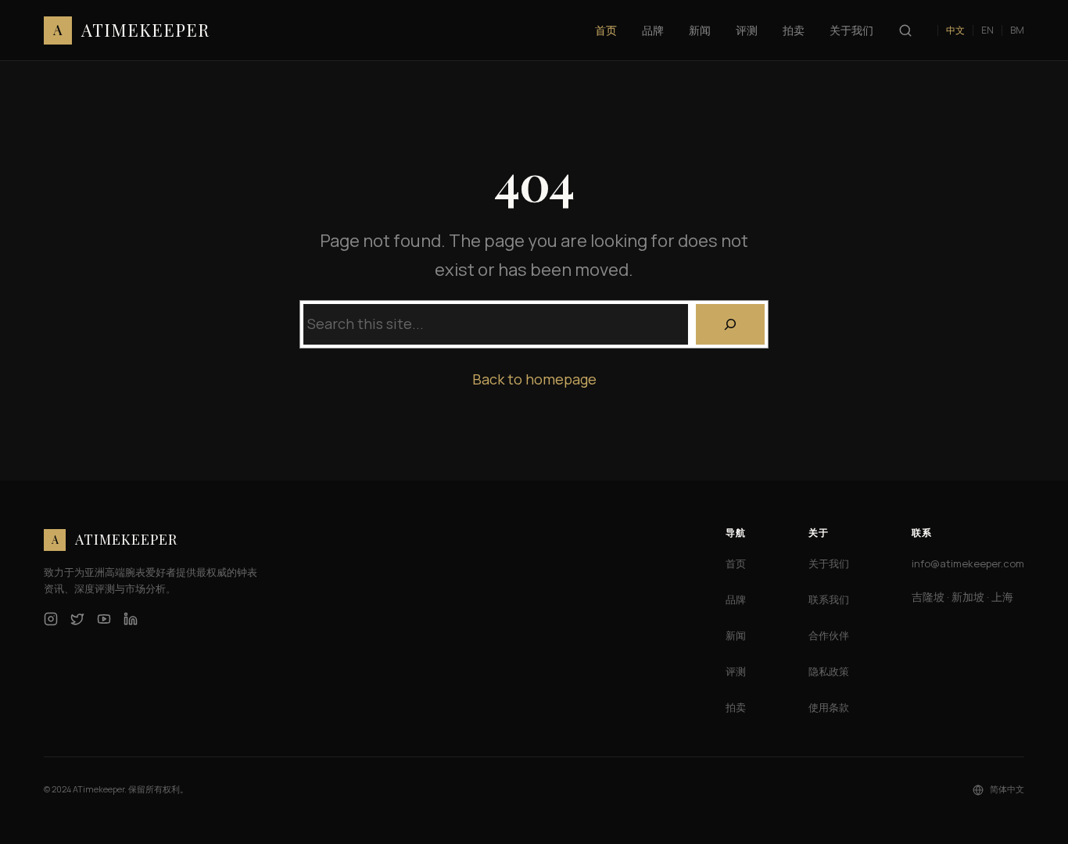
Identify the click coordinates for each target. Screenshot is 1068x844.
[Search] (730, 324)
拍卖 (736, 707)
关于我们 (828, 563)
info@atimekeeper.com (968, 563)
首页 (736, 563)
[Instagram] (51, 619)
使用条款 (828, 707)
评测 (736, 671)
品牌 (736, 599)
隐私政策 (828, 671)
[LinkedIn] (131, 619)
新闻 (736, 635)
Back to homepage (534, 379)
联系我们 (828, 599)
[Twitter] (77, 619)
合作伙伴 (828, 635)
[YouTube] (104, 619)
